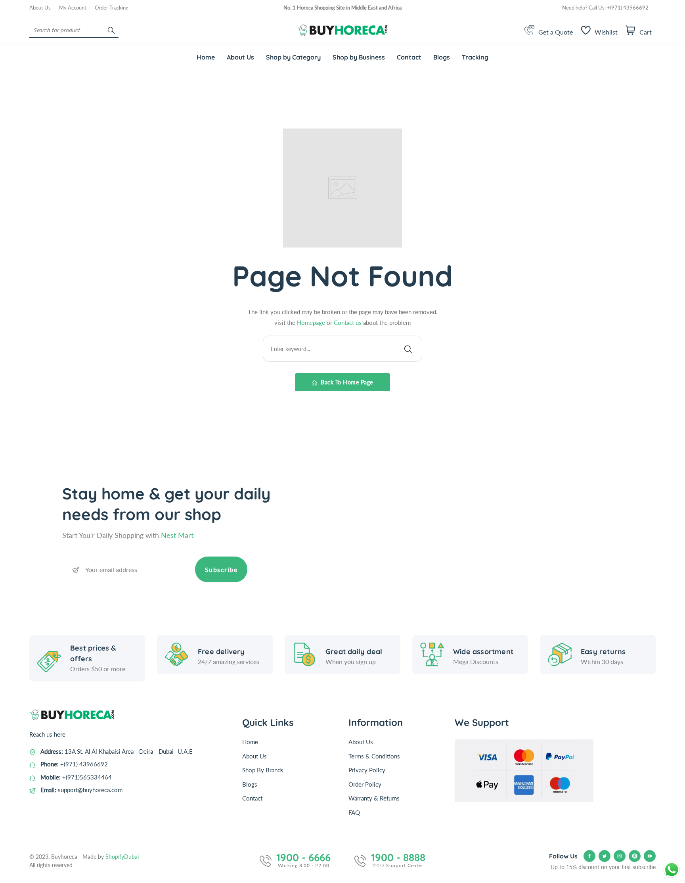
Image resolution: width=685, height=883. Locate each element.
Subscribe (221, 569)
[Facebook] (589, 856)
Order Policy (364, 784)
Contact (252, 798)
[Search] (111, 30)
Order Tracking (111, 7)
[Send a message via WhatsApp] (671, 869)
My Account (72, 7)
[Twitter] (604, 856)
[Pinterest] (635, 856)
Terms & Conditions (374, 756)
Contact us (348, 322)
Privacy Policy (366, 770)
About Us (40, 7)
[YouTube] (650, 856)
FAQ (354, 812)
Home (250, 741)
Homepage (312, 322)
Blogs (249, 784)
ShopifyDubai (122, 856)
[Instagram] (620, 856)
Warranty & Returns (374, 798)
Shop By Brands (262, 770)
